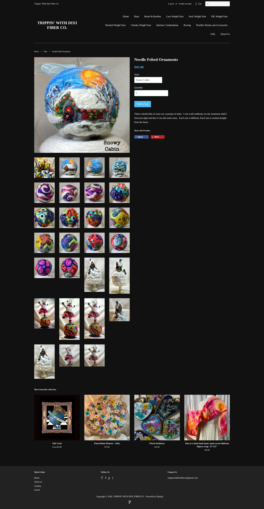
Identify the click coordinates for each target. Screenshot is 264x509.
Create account (185, 4)
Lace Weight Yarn (174, 16)
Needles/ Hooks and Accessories (211, 25)
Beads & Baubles (152, 16)
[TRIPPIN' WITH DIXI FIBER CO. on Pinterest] (109, 478)
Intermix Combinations (167, 25)
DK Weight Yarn (219, 16)
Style (136, 74)
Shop (136, 16)
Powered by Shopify (154, 496)
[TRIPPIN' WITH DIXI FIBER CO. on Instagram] (112, 478)
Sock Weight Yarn (197, 16)
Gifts (212, 34)
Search (37, 490)
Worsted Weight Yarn (115, 25)
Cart (200, 4)
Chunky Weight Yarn (141, 25)
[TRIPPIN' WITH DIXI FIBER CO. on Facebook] (105, 478)
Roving (187, 25)
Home (126, 16)
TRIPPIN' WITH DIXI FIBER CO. (57, 25)
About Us (225, 34)
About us (38, 482)
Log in (171, 4)
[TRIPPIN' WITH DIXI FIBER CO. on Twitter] (102, 478)
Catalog (37, 486)
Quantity (138, 87)
